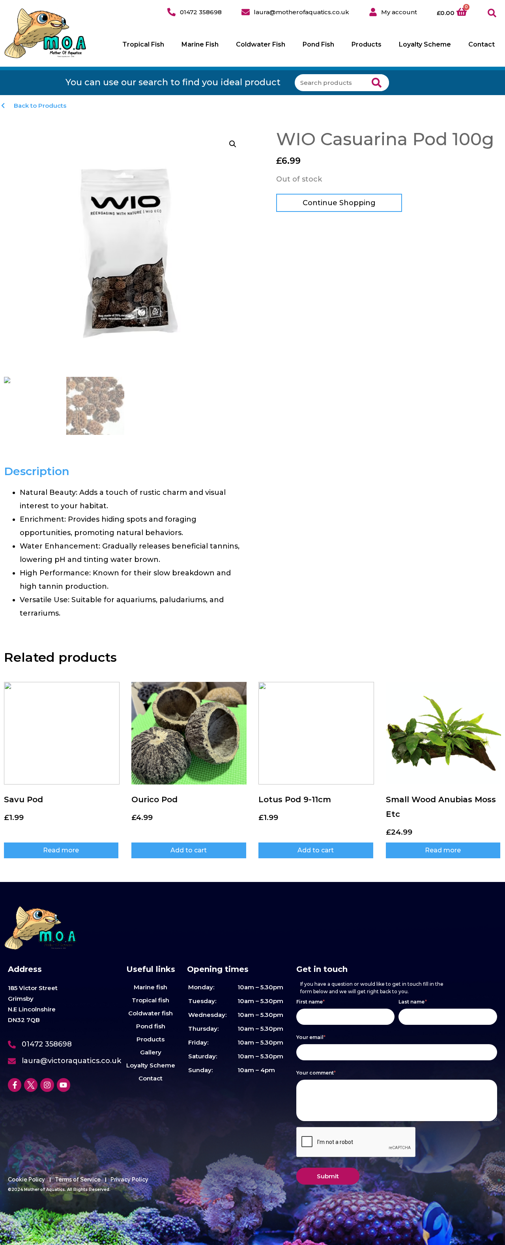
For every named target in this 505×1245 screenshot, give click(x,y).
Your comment (316, 1073)
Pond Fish (318, 44)
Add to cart (188, 850)
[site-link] (45, 33)
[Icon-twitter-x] (30, 1084)
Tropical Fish (143, 44)
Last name (412, 1002)
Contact (481, 44)
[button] (492, 13)
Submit (328, 1176)
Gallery (150, 1052)
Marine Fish (200, 44)
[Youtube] (63, 1084)
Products (367, 44)
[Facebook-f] (14, 1084)
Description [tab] (36, 471)
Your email (311, 1037)
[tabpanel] (126, 553)
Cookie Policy (26, 1179)
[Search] (376, 82)
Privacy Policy (129, 1179)
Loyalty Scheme (425, 44)
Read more (61, 850)
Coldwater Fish (260, 44)
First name (310, 1002)
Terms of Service (78, 1179)
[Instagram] (47, 1084)
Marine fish (150, 987)
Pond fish (150, 1026)
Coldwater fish (150, 1013)
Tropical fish (150, 1000)
